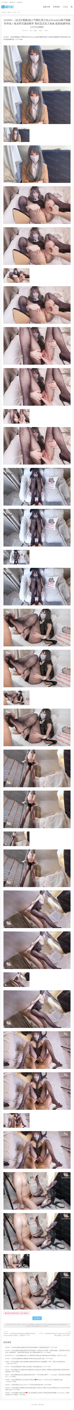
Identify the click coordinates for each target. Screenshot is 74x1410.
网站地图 (41, 1404)
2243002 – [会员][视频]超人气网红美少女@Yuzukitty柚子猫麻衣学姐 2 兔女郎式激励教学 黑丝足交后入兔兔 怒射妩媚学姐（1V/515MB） (37, 23)
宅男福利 (56, 7)
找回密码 (19, 2)
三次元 (65, 7)
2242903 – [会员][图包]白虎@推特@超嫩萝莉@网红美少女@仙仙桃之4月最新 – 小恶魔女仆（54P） (19, 1334)
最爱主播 (46, 7)
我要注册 (12, 2)
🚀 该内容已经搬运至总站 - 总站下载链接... (17, 1313)
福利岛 (7, 6)
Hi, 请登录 (4, 2)
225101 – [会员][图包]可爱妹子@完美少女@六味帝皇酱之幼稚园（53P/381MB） (55, 1334)
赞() (38, 1318)
